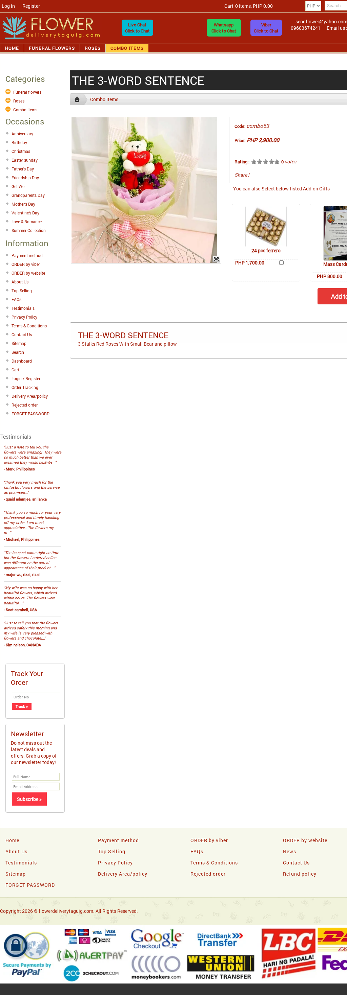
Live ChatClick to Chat (137, 28)
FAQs (16, 299)
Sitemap (19, 343)
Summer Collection (29, 230)
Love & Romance (27, 221)
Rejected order (25, 405)
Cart (15, 369)
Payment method (27, 255)
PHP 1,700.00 (249, 262)
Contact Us (22, 334)
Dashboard (22, 361)
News (289, 851)
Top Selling (22, 290)
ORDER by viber (26, 264)
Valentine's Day (25, 212)
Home (12, 48)
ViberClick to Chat (266, 28)
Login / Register (26, 378)
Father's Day (23, 168)
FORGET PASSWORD (30, 413)
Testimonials (23, 308)
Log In (8, 6)
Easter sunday (25, 160)
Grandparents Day (28, 195)
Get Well (19, 186)
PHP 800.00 (329, 276)
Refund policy (300, 874)
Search (18, 352)
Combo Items (127, 48)
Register (31, 6)
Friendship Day (25, 177)
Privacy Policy (24, 317)
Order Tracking (25, 387)
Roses (93, 48)
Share (240, 174)
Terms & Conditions (29, 325)
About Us (20, 281)
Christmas (21, 151)
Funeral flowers (52, 48)
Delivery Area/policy (30, 396)
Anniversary (22, 133)
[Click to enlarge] (266, 226)
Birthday (19, 142)
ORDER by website (28, 273)
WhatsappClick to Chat (223, 28)
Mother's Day (23, 204)
